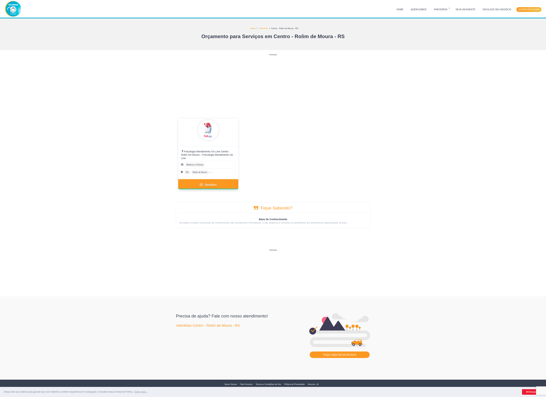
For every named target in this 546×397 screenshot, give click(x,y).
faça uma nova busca (339, 354)
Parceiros (440, 9)
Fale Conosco (246, 384)
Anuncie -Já (313, 384)
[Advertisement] (273, 77)
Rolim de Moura (200, 172)
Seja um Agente (465, 9)
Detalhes (211, 184)
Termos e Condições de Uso (268, 384)
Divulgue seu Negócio (497, 9)
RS (187, 172)
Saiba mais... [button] (140, 392)
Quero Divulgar (529, 9)
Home (400, 9)
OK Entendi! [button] (532, 392)
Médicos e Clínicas (194, 164)
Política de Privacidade (294, 384)
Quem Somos (419, 9)
